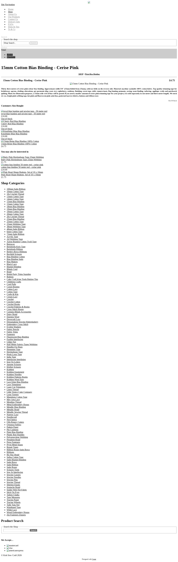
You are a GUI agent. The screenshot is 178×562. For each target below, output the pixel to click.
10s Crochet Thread (15, 194)
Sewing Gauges (14, 475)
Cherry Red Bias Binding (12, 124)
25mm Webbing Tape (16, 224)
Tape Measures (13, 497)
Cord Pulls (11, 284)
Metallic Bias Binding (16, 407)
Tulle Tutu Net (13, 505)
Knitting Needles (14, 374)
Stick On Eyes (13, 492)
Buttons (10, 277)
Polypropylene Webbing (17, 437)
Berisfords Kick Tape (16, 246)
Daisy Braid (12, 314)
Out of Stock (6, 119)
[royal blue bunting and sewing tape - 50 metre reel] (24, 111)
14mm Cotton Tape (15, 199)
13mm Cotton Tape (15, 196)
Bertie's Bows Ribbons (17, 252)
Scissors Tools (13, 470)
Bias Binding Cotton (16, 257)
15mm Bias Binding (15, 201)
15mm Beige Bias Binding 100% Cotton (19, 144)
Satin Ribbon (12, 465)
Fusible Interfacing (15, 339)
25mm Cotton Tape (15, 221)
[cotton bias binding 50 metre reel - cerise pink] (22, 164)
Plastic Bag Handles (15, 434)
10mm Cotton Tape (15, 191)
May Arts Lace (13, 399)
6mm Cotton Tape (15, 231)
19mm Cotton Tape (15, 211)
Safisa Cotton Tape (15, 457)
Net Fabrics (12, 419)
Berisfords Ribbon (15, 249)
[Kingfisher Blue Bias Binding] (15, 131)
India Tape (11, 357)
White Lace (12, 510)
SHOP (80, 74)
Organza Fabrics (14, 424)
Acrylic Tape (12, 236)
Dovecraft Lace (13, 319)
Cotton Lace (12, 289)
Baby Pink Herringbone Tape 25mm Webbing (21, 159)
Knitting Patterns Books (17, 377)
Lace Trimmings (14, 384)
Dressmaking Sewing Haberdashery (22, 322)
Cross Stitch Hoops (15, 309)
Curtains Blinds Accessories (19, 312)
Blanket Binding (14, 267)
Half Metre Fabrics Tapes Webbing (22, 344)
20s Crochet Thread (15, 216)
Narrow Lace (12, 414)
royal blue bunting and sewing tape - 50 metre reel (23, 114)
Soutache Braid (13, 487)
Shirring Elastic (13, 485)
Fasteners (11, 334)
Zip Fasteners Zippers (16, 515)
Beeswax (11, 244)
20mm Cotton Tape (15, 214)
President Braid (13, 439)
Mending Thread (14, 402)
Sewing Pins (12, 480)
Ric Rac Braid (13, 455)
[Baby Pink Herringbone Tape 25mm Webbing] (22, 157)
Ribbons (10, 452)
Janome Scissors (14, 364)
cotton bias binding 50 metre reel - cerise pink (21, 167)
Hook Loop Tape (14, 354)
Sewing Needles (14, 477)
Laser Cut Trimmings (16, 387)
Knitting (10, 369)
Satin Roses (12, 467)
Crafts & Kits (12, 294)
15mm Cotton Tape (15, 204)
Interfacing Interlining (16, 359)
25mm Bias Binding (15, 219)
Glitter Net (11, 342)
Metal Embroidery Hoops (18, 404)
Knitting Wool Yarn (15, 379)
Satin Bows (12, 462)
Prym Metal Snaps (15, 445)
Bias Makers (12, 262)
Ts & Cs (11, 29)
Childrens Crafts (14, 282)
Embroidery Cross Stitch (17, 324)
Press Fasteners (13, 442)
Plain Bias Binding (92, 74)
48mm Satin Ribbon (15, 229)
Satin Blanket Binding (16, 460)
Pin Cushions (12, 429)
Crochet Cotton (13, 302)
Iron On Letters (13, 362)
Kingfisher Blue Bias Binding (14, 134)
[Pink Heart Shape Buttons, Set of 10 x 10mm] (22, 172)
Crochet (10, 299)
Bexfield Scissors (14, 254)
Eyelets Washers (14, 327)
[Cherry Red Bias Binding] (13, 121)
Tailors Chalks (13, 495)
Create (94, 559)
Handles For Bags (15, 347)
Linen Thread (13, 389)
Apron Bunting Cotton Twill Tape (22, 241)
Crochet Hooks (13, 304)
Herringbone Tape (15, 352)
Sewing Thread (13, 482)
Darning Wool (13, 317)
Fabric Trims (12, 332)
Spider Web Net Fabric (17, 490)
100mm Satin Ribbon (16, 189)
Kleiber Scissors (14, 367)
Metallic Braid (13, 409)
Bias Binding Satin (15, 259)
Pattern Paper (12, 427)
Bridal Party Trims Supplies (19, 274)
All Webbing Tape (15, 239)
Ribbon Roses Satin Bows (18, 450)
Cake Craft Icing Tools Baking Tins (22, 279)
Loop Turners (13, 394)
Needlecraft (12, 417)
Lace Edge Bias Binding (17, 382)
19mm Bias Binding (15, 209)
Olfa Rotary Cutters (15, 422)
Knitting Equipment (15, 372)
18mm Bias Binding (15, 206)
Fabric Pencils (13, 329)
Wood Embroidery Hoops (18, 512)
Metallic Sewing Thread (17, 412)
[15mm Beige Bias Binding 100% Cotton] (20, 141)
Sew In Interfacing (15, 472)
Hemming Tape (13, 349)
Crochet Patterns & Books (18, 307)
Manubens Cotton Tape (17, 397)
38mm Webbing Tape (16, 226)
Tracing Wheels (13, 502)
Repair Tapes (12, 447)
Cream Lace (12, 297)
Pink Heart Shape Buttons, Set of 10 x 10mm (21, 175)
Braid (9, 272)
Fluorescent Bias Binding (18, 337)
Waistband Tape (14, 507)
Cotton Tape (12, 292)
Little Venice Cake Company (19, 392)
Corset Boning (13, 287)
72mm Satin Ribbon (15, 234)
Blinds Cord (12, 269)
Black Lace (12, 264)
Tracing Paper (13, 500)
